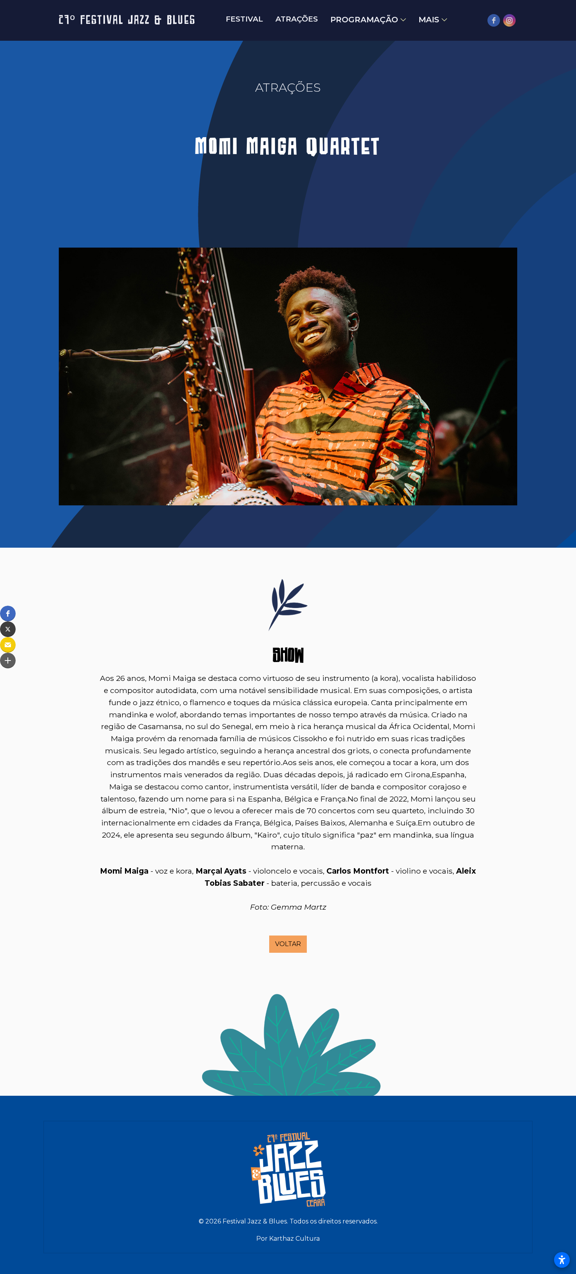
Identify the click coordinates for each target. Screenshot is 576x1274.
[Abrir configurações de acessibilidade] (562, 1260)
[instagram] (509, 20)
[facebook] (493, 20)
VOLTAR (288, 944)
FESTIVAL (244, 19)
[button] (8, 613)
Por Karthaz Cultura (288, 1238)
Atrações (296, 19)
